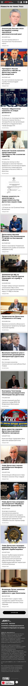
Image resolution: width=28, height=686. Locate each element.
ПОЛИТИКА (5, 127)
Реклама (12, 623)
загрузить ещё (14, 612)
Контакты (4, 623)
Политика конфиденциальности (12, 625)
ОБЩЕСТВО (5, 45)
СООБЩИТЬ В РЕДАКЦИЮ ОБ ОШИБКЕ (12, 628)
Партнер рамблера (14, 678)
